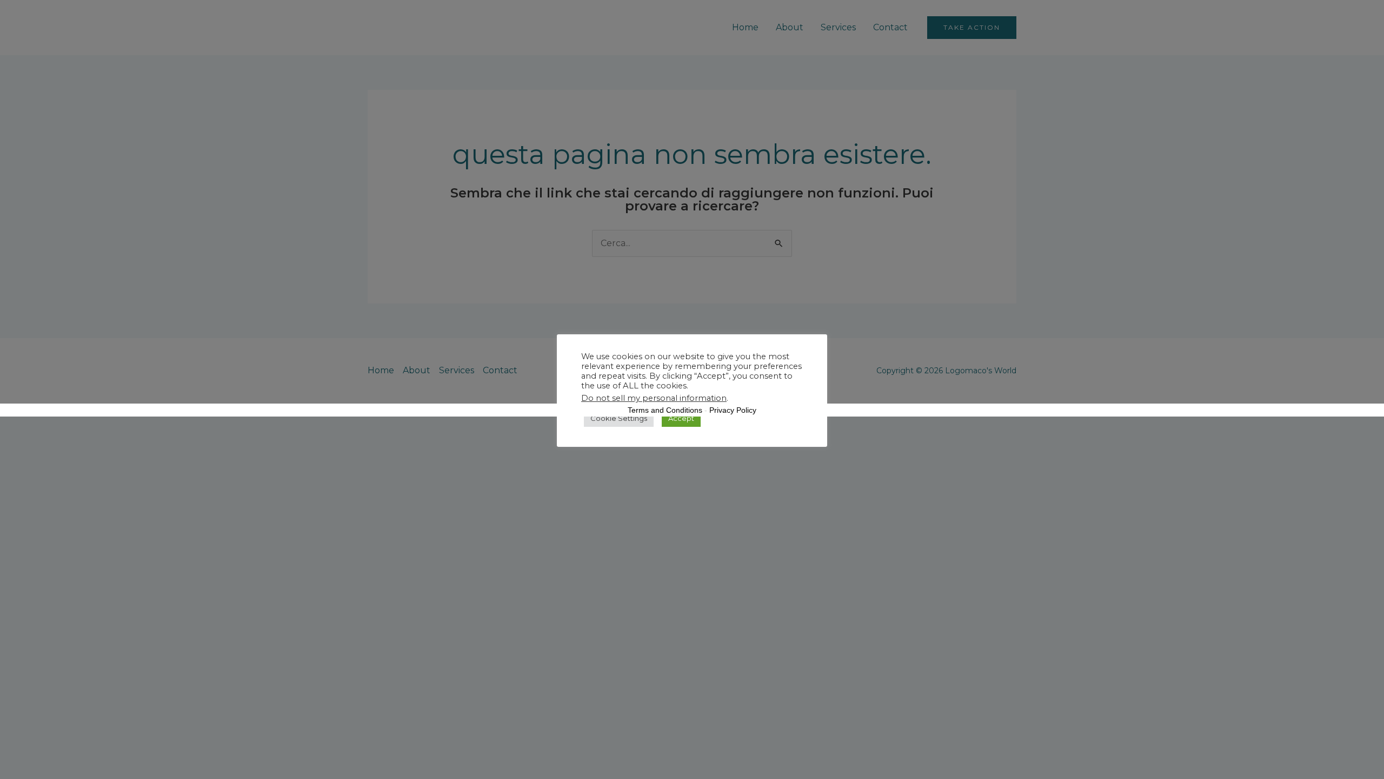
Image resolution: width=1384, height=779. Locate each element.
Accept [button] (681, 418)
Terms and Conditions (665, 410)
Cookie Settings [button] (618, 418)
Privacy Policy (732, 410)
